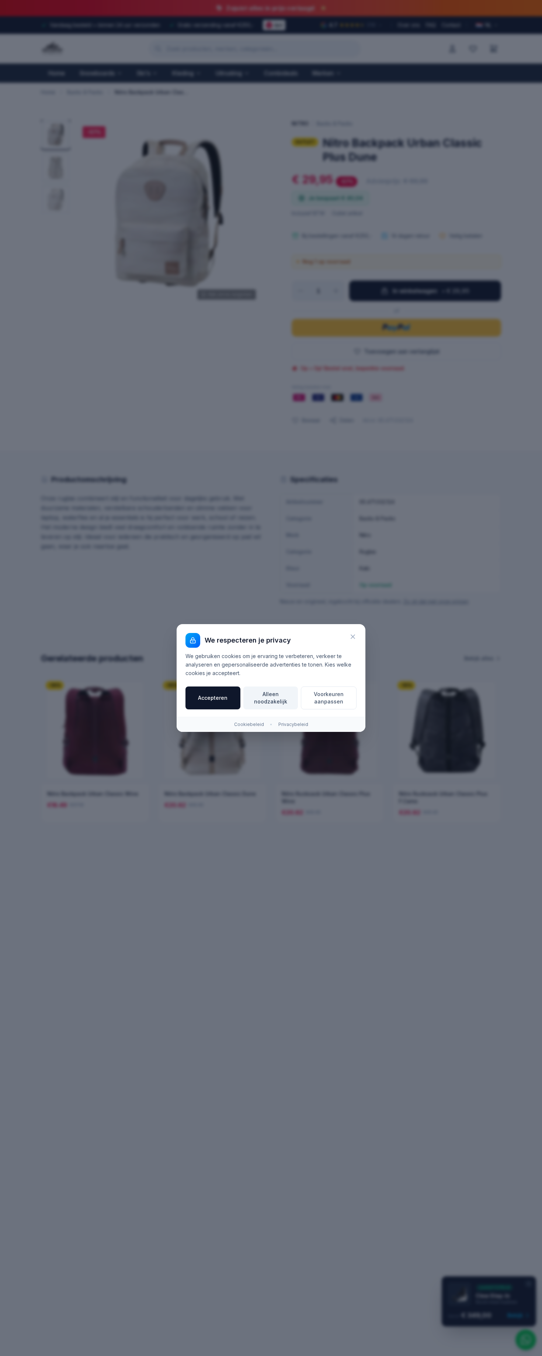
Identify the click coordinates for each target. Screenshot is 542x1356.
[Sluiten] (353, 636)
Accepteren (212, 698)
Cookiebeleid (249, 724)
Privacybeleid (293, 724)
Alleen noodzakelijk (270, 698)
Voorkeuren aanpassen (329, 698)
